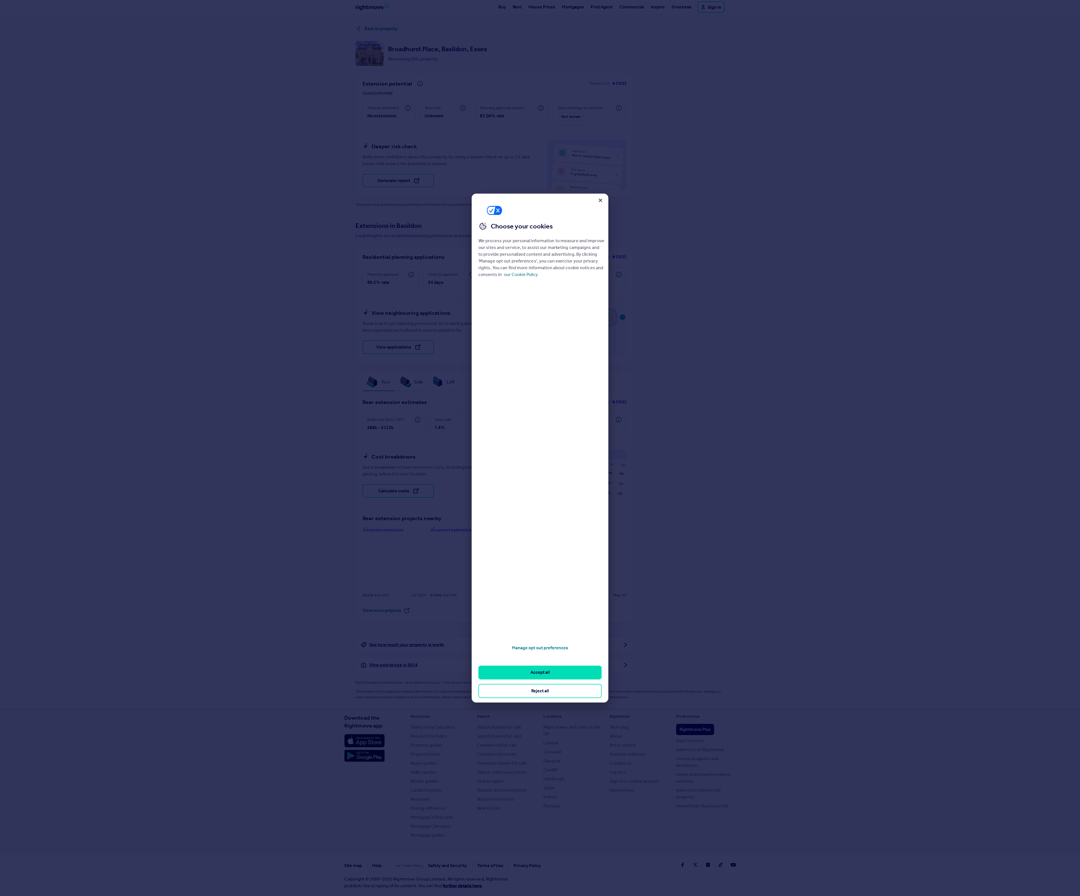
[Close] (600, 200)
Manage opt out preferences (540, 647)
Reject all (540, 690)
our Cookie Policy (521, 274)
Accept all (540, 672)
